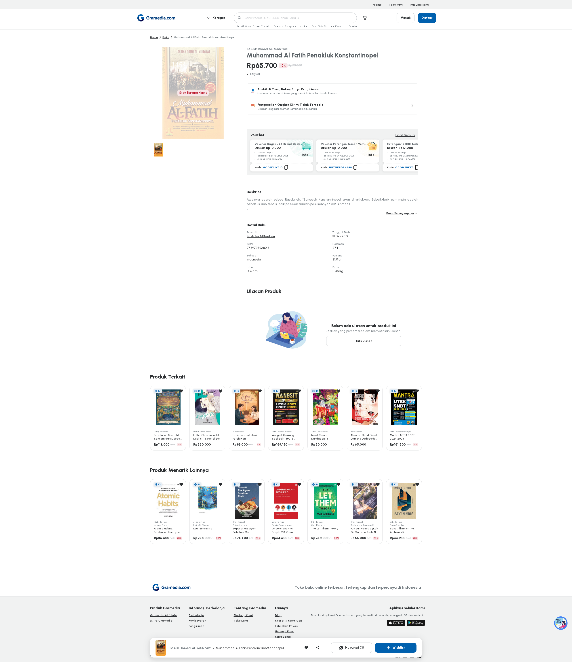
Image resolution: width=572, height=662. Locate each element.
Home (154, 37)
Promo (377, 4)
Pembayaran (197, 620)
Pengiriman (196, 626)
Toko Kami (396, 4)
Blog (278, 615)
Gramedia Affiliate (163, 615)
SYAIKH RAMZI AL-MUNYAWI (267, 49)
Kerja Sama (283, 636)
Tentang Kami (243, 615)
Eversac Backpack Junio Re (290, 26)
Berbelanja (196, 615)
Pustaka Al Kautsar (261, 236)
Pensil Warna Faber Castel (252, 26)
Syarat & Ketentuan (288, 620)
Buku (165, 37)
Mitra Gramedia (161, 620)
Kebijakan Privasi (286, 626)
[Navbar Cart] (364, 17)
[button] (332, 106)
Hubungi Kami (419, 4)
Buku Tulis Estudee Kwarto (328, 26)
